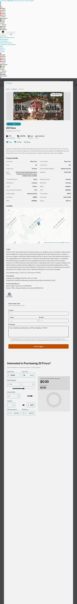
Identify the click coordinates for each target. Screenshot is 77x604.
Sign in (5, 29)
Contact (2, 51)
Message (12, 324)
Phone (12, 317)
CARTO (68, 242)
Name (12, 310)
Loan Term (25, 371)
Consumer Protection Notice (8, 44)
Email (42, 317)
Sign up (2, 29)
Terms (62, 340)
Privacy (66, 340)
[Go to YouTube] (0, 3)
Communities (3, 41)
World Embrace (4, 39)
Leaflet (47, 242)
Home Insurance (12, 409)
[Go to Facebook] (0, 2)
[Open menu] (0, 77)
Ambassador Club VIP (6, 43)
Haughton (14, 89)
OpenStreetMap (55, 242)
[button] (38, 224)
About (2, 48)
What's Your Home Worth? (7, 37)
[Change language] (1, 7)
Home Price (10, 371)
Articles (2, 50)
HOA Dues (25, 409)
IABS (1, 46)
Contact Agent (38, 346)
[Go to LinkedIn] (0, 5)
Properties (3, 36)
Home (7, 89)
